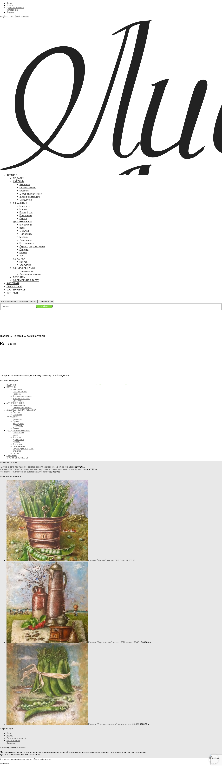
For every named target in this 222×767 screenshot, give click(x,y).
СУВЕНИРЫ (12, 455)
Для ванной (18, 439)
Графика (17, 394)
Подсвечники (19, 446)
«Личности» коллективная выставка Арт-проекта (25, 472)
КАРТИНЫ (11, 387)
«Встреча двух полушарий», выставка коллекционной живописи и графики (37, 467)
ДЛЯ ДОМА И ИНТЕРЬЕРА (18, 430)
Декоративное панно (22, 396)
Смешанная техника (22, 408)
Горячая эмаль (20, 392)
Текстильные (19, 405)
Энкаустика (18, 401)
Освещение (18, 444)
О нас (9, 3)
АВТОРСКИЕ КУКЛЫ (16, 403)
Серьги (16, 428)
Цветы (16, 453)
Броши (16, 421)
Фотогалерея (12, 10)
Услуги (10, 5)
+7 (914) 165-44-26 (20, 16)
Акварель (17, 389)
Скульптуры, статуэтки (23, 449)
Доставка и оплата (15, 8)
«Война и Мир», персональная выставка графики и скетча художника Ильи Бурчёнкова (43, 469)
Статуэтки (17, 414)
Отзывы (10, 12)
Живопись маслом (21, 398)
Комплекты (18, 426)
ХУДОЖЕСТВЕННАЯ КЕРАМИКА (21, 410)
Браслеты (17, 419)
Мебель (16, 442)
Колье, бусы (18, 423)
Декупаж (17, 437)
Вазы (15, 435)
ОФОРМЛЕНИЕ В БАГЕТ (17, 458)
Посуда (16, 412)
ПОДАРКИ (11, 385)
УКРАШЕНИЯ (12, 417)
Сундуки (17, 451)
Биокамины (18, 433)
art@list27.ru (6, 16)
